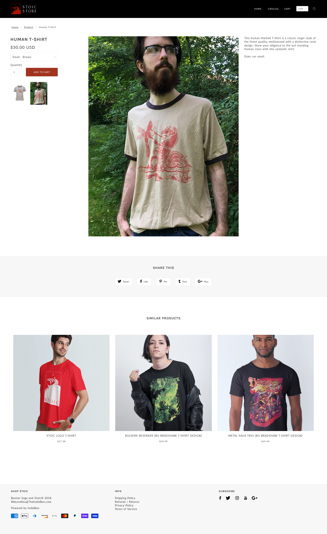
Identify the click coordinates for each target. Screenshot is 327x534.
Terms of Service (126, 509)
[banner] (23, 9)
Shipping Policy (125, 498)
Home (15, 27)
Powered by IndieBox (25, 508)
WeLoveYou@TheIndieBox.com (31, 501)
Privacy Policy (124, 505)
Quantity (16, 65)
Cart (287, 8)
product (28, 27)
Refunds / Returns (127, 501)
